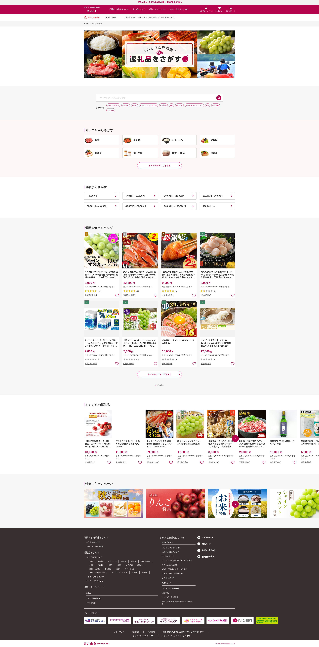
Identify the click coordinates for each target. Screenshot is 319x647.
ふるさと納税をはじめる (178, 9)
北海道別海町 (206, 295)
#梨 (207, 105)
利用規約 (151, 632)
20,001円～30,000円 (213, 196)
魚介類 (100, 561)
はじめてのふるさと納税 (171, 548)
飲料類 (100, 565)
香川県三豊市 (182, 462)
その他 (144, 572)
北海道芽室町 (213, 462)
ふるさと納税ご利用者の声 (172, 573)
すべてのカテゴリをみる (159, 165)
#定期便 (163, 105)
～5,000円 (92, 196)
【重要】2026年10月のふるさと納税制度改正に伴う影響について (149, 17)
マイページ (207, 537)
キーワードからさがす (95, 546)
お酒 (91, 565)
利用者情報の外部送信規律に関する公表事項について (184, 632)
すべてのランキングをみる (159, 374)
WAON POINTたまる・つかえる (174, 569)
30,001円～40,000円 (97, 206)
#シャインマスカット (194, 105)
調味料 (140, 565)
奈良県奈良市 (121, 462)
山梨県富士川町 (91, 295)
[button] (235, 438)
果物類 (123, 561)
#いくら (179, 105)
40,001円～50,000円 (135, 206)
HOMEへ (160, 385)
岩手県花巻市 (306, 462)
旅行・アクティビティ (98, 572)
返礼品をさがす (139, 9)
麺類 (119, 565)
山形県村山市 (206, 364)
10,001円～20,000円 (174, 196)
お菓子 (110, 565)
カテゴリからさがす (94, 557)
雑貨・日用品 (94, 569)
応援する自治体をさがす (119, 9)
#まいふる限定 (113, 105)
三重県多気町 (244, 462)
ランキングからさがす (95, 577)
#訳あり (125, 105)
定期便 (134, 572)
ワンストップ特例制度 (170, 589)
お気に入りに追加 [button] (117, 295)
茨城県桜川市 (90, 462)
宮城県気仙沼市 (129, 295)
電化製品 (108, 569)
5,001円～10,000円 (135, 196)
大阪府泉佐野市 (168, 295)
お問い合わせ (208, 550)
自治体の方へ (208, 556)
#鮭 (171, 105)
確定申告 (165, 593)
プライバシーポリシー (141, 636)
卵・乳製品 (145, 561)
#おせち (111, 110)
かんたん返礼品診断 (170, 565)
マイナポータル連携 (170, 597)
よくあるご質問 (168, 578)
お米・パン (112, 561)
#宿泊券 (215, 105)
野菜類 (133, 561)
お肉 (91, 561)
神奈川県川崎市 (91, 364)
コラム (88, 593)
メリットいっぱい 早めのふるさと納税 (177, 561)
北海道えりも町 (153, 462)
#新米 (134, 105)
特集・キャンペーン (157, 9)
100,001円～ (209, 206)
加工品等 (129, 565)
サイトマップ (119, 632)
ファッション (129, 569)
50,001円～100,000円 (175, 206)
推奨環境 (135, 632)
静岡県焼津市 (167, 364)
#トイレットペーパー (148, 105)
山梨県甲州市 (128, 364)
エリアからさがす (93, 542)
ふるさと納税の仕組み (170, 552)
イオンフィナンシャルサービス (174, 636)
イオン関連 (90, 603)
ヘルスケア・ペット (119, 572)
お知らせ (206, 544)
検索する (218, 97)
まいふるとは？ (168, 556)
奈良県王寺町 (275, 462)
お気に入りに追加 (109, 462)
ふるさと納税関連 (93, 598)
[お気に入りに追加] (117, 295)
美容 (118, 569)
